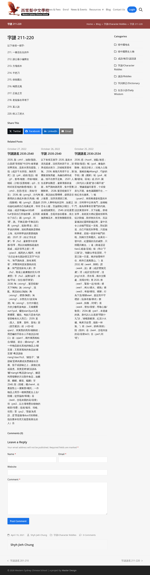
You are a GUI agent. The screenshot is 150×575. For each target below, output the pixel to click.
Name (11, 454)
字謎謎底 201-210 (18, 561)
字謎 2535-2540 (51, 154)
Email (62, 454)
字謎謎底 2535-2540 (20, 154)
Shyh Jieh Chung (39, 534)
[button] (141, 9)
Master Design (69, 570)
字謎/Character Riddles (65, 534)
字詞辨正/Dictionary (129, 83)
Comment (13, 479)
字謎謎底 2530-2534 (88, 154)
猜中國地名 (124, 44)
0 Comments (89, 534)
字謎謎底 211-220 (130, 561)
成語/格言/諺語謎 (127, 58)
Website (11, 466)
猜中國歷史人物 (126, 51)
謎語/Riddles (125, 76)
